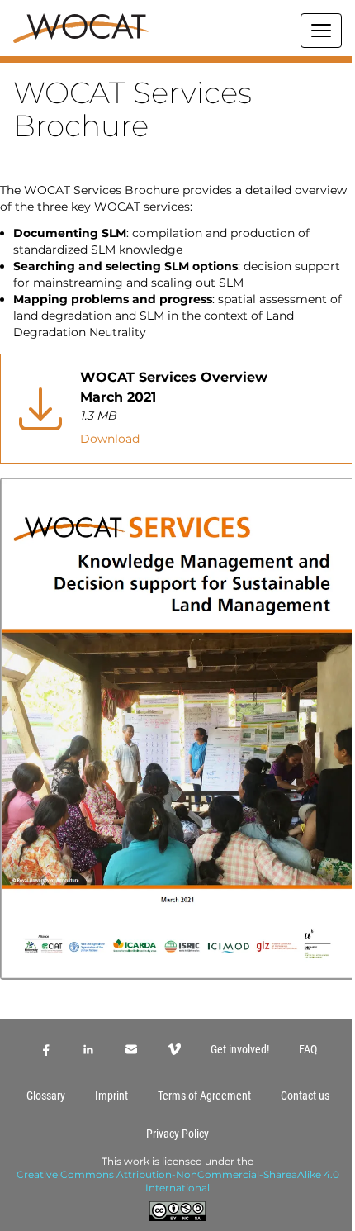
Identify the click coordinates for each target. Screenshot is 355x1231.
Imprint (111, 1095)
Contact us (305, 1095)
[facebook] (45, 1049)
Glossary (45, 1095)
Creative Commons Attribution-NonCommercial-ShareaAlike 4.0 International (178, 1181)
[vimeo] (174, 1049)
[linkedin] (88, 1049)
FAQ (308, 1049)
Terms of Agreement (204, 1095)
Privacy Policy (177, 1133)
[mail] (131, 1049)
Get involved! (240, 1049)
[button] (177, 59)
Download (110, 438)
